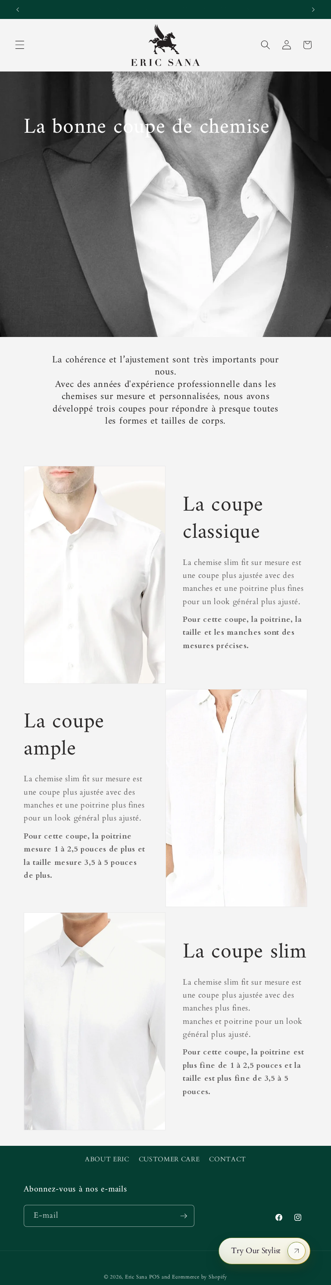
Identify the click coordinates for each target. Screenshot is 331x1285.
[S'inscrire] (183, 1216)
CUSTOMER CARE (169, 1159)
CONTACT (227, 1159)
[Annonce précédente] (17, 9)
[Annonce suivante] (313, 9)
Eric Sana (136, 1276)
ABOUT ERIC (107, 1159)
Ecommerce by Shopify (199, 1276)
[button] (19, 44)
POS (154, 1276)
